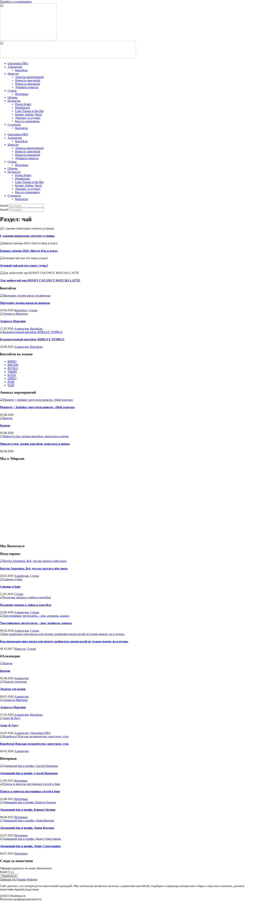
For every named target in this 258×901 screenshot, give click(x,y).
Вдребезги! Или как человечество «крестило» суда (34, 743)
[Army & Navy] (10, 718)
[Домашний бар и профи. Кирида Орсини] (28, 802)
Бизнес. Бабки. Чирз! (28, 114)
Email (4, 871)
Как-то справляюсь (27, 121)
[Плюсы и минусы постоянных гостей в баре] (30, 784)
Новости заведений (27, 80)
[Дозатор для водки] (13, 681)
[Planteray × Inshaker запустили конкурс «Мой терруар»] (36, 399)
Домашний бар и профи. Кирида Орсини (27, 809)
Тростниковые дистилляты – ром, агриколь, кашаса (36, 623)
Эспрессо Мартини (13, 321)
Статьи (12, 90)
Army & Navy (9, 725)
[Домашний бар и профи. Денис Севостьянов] (30, 838)
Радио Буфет (23, 104)
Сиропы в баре (10, 586)
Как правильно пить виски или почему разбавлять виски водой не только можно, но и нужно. (64, 641)
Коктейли (21, 70)
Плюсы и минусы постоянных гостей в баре (30, 791)
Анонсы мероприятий (29, 77)
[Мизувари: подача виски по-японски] (25, 295)
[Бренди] (6, 418)
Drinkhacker (22, 107)
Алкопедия (15, 66)
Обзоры (13, 97)
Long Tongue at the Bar (29, 111)
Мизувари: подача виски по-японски (25, 302)
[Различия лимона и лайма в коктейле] (25, 597)
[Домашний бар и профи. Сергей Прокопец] (29, 765)
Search (4, 205)
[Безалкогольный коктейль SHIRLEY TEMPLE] (31, 332)
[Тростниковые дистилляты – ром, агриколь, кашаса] (34, 615)
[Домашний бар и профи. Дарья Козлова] (27, 820)
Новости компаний (27, 83)
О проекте (14, 124)
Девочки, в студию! (27, 117)
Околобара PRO (18, 63)
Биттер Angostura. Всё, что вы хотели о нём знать (34, 568)
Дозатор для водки (12, 689)
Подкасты (14, 100)
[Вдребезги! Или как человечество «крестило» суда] (34, 736)
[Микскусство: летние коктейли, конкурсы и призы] (34, 436)
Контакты (21, 128)
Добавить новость (26, 87)
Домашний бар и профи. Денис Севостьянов (30, 846)
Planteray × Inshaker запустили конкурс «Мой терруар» (37, 407)
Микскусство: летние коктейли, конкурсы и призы (35, 443)
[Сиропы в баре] (11, 579)
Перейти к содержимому (16, 1)
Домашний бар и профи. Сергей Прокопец (29, 773)
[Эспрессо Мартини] (14, 313)
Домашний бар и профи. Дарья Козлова (27, 827)
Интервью (21, 94)
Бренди (5, 425)
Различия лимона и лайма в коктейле (25, 605)
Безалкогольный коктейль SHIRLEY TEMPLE (32, 339)
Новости (13, 73)
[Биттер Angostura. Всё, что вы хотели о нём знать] (33, 561)
